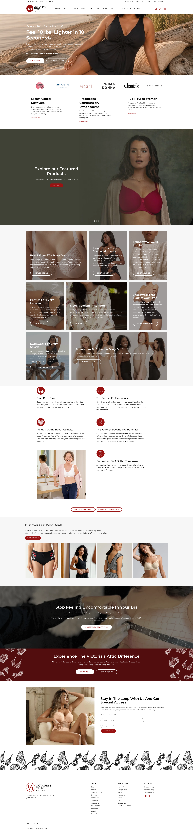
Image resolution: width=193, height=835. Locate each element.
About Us (121, 787)
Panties (93, 790)
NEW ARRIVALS (33, 1)
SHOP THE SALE (33, 538)
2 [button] (96, 221)
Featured (94, 808)
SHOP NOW (85, 672)
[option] (96, 44)
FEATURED (43, 1)
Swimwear (95, 800)
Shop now (35, 61)
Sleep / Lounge (96, 792)
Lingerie (94, 795)
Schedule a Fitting (124, 806)
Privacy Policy (149, 790)
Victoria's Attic (42, 828)
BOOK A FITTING (57, 61)
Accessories (95, 803)
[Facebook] (145, 796)
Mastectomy (122, 795)
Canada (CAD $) (31, 823)
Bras (92, 787)
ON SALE (51, 1)
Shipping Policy (149, 792)
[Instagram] (149, 796)
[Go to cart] (164, 9)
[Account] (160, 9)
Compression (122, 790)
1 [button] (94, 221)
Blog (119, 800)
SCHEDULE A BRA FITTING (96, 627)
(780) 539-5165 (130, 1)
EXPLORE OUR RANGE (83, 509)
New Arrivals (95, 806)
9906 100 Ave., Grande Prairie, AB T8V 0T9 (40, 795)
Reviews (121, 798)
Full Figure (121, 792)
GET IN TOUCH (106, 672)
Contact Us (122, 803)
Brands (93, 811)
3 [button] (99, 221)
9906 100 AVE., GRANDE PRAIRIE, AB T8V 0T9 (150, 1)
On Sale (94, 814)
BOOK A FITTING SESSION (108, 509)
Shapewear (95, 798)
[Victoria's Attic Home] (36, 9)
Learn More (35, 117)
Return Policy (149, 787)
